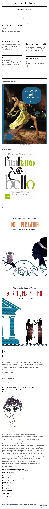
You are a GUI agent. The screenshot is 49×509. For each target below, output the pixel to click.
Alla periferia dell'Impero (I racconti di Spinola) (14, 469)
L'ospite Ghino (6, 482)
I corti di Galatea (6, 477)
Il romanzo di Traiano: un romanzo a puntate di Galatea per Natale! (19, 387)
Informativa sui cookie (28, 506)
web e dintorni (6, 496)
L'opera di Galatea (6, 483)
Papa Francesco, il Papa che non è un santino (13, 391)
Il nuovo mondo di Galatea (24, 3)
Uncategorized (6, 495)
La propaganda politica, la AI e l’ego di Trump (13, 389)
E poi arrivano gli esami (12, 25)
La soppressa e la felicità (36, 44)
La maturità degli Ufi (10, 41)
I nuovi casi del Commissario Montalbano (12, 479)
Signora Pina (5, 493)
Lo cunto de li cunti (10, 58)
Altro (3, 33)
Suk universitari (32, 59)
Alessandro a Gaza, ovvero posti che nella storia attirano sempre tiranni (20, 385)
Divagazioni (5, 475)
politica (4, 487)
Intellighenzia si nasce (8, 480)
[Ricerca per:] (23, 351)
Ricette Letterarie (7, 490)
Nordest (4, 485)
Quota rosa (5, 488)
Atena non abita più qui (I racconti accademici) (14, 470)
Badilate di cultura (7, 472)
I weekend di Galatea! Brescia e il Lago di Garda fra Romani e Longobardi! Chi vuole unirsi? (21, 381)
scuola (4, 492)
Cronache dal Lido (6, 474)
